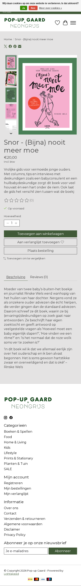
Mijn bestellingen (17, 488)
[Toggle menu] (73, 23)
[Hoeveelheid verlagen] (7, 223)
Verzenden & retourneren (24, 519)
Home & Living (15, 442)
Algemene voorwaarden (23, 524)
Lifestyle (10, 453)
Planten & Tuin (16, 464)
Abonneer (63, 551)
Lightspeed (11, 573)
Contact (10, 513)
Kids (7, 448)
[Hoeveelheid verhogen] (15, 223)
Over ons (11, 508)
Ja (23, 8)
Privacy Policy (15, 535)
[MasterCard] (36, 579)
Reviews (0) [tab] (39, 277)
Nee (33, 8)
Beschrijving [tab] (15, 277)
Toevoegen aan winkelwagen (40, 234)
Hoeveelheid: (12, 216)
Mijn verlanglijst (16, 494)
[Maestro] (49, 579)
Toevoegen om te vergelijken (26, 258)
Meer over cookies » (50, 8)
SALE (8, 469)
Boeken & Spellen (18, 431)
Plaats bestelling (41, 251)
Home (8, 39)
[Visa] (42, 579)
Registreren (13, 483)
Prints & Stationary (18, 458)
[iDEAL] (30, 579)
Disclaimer (12, 529)
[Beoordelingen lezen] (16, 200)
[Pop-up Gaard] (24, 22)
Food (8, 437)
